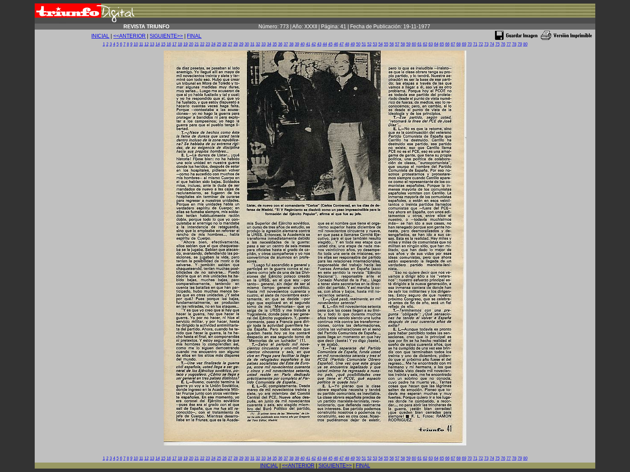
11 (141, 44)
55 (386, 44)
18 (180, 44)
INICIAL (100, 36)
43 (319, 44)
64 (436, 44)
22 (202, 44)
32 (258, 44)
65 (442, 44)
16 (169, 44)
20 (191, 44)
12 (146, 44)
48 (347, 44)
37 (286, 44)
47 (341, 44)
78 (514, 44)
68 (458, 44)
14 (158, 44)
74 (492, 44)
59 (408, 44)
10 (136, 44)
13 (152, 44)
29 (241, 44)
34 (269, 44)
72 (481, 44)
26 (224, 44)
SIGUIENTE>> (166, 36)
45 (330, 44)
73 (486, 44)
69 (464, 44)
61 (419, 44)
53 (375, 44)
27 (230, 44)
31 (252, 44)
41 (308, 44)
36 (280, 44)
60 (414, 44)
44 (325, 44)
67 (453, 44)
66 (447, 44)
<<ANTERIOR (129, 36)
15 (163, 44)
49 (353, 44)
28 (236, 44)
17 (174, 44)
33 (263, 44)
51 (364, 44)
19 (185, 44)
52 (369, 44)
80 (525, 44)
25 (219, 44)
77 (509, 44)
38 (291, 44)
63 (431, 44)
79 (520, 44)
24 (213, 44)
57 (397, 44)
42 (314, 44)
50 (358, 44)
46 (336, 44)
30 (247, 44)
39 (297, 44)
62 (425, 44)
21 (197, 44)
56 (392, 44)
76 (503, 44)
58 (403, 44)
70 (470, 44)
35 (275, 44)
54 (380, 44)
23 (208, 44)
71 (475, 44)
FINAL (194, 36)
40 (302, 44)
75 (497, 44)
